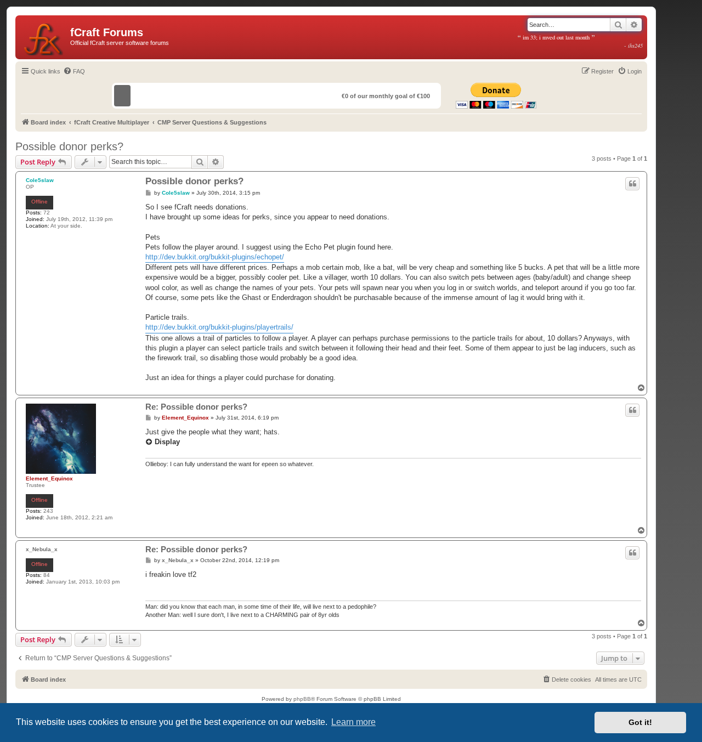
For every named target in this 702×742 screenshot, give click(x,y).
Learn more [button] (353, 722)
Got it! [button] (640, 722)
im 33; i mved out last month (580, 41)
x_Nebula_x (42, 549)
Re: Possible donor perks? (196, 406)
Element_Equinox (49, 478)
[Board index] (44, 37)
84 (46, 575)
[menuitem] (74, 71)
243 (48, 511)
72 (46, 212)
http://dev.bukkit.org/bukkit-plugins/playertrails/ (219, 327)
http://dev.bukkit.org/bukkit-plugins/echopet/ (214, 257)
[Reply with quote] (632, 183)
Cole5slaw (40, 180)
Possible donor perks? (69, 146)
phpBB (302, 699)
